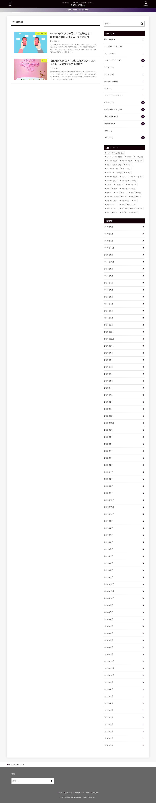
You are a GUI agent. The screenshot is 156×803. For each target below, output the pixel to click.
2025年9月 (108, 255)
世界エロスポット (113, 95)
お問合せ (68, 793)
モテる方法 (111, 81)
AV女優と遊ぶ (119, 153)
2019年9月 (108, 682)
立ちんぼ (132, 205)
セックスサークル (112, 169)
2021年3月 (108, 563)
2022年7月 (108, 451)
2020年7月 (108, 612)
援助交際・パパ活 (112, 197)
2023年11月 (109, 339)
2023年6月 (108, 374)
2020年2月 (108, 647)
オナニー (109, 53)
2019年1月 (108, 731)
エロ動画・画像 (113, 46)
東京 (124, 197)
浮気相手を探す (112, 201)
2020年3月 (108, 640)
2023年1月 (108, 409)
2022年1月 (108, 493)
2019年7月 (108, 696)
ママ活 (128, 173)
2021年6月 (108, 542)
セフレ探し (127, 169)
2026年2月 (108, 234)
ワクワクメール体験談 (129, 181)
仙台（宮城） (132, 185)
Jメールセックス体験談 (114, 157)
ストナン (129, 165)
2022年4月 (108, 472)
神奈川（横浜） (112, 205)
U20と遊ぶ (139, 157)
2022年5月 (108, 465)
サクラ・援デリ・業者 (114, 165)
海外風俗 (109, 123)
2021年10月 (109, 514)
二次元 (109, 185)
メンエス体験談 (112, 177)
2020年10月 (109, 598)
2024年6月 (108, 290)
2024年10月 (109, 262)
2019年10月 (109, 675)
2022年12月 (109, 416)
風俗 (108, 137)
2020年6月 (108, 619)
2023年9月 (108, 353)
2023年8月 (108, 360)
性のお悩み (111, 116)
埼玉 (124, 193)
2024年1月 (108, 325)
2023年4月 (108, 388)
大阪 (132, 193)
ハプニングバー (112, 60)
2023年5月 (108, 381)
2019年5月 (108, 710)
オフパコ (139, 161)
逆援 (108, 212)
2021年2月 (108, 570)
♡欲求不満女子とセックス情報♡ (78, 10)
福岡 (123, 205)
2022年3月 (108, 479)
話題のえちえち (137, 208)
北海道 (109, 193)
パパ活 (109, 67)
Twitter (129, 157)
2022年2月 (108, 486)
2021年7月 (108, 535)
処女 (115, 189)
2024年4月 (108, 304)
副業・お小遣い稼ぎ (128, 189)
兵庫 (108, 189)
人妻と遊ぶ (119, 185)
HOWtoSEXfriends (73, 797)
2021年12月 (109, 500)
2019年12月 (109, 661)
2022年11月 (109, 423)
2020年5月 (108, 626)
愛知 (139, 193)
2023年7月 (108, 367)
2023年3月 (108, 395)
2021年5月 (108, 549)
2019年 (17, 764)
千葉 (117, 193)
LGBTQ (109, 39)
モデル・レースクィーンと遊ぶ (132, 177)
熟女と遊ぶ (125, 201)
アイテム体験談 (112, 161)
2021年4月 (108, 556)
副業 (60, 793)
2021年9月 (108, 521)
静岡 (115, 212)
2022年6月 (108, 458)
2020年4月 (108, 633)
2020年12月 (109, 584)
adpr (108, 153)
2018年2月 (108, 738)
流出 (139, 197)
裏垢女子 (124, 208)
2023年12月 (109, 332)
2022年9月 (108, 437)
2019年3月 (108, 717)
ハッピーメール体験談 (114, 173)
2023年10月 (109, 346)
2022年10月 (109, 430)
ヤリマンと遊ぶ (112, 181)
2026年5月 (108, 227)
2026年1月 (108, 241)
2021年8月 (108, 528)
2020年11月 (109, 591)
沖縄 (132, 197)
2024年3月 (108, 311)
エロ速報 (86, 793)
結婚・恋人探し (112, 208)
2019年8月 (108, 689)
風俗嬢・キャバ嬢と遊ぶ (130, 212)
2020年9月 (108, 605)
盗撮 (135, 201)
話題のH (95, 793)
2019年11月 (109, 668)
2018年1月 (108, 745)
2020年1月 (108, 654)
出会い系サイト (113, 109)
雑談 (108, 131)
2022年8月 (108, 444)
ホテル (109, 74)
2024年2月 (108, 318)
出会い (109, 102)
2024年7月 (108, 283)
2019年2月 (108, 724)
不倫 (108, 88)
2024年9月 (108, 269)
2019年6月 (108, 703)
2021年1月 (108, 577)
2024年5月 (108, 297)
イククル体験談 (127, 161)
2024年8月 (108, 276)
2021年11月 (109, 507)
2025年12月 (109, 248)
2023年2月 (108, 402)
